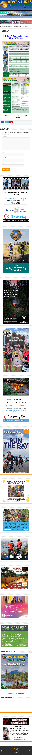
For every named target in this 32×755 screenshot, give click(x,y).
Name (4, 152)
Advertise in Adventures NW (13, 26)
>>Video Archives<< (16, 694)
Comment (5, 136)
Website (4, 163)
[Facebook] (15, 749)
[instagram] (17, 749)
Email (4, 157)
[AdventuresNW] (16, 4)
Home (3, 26)
